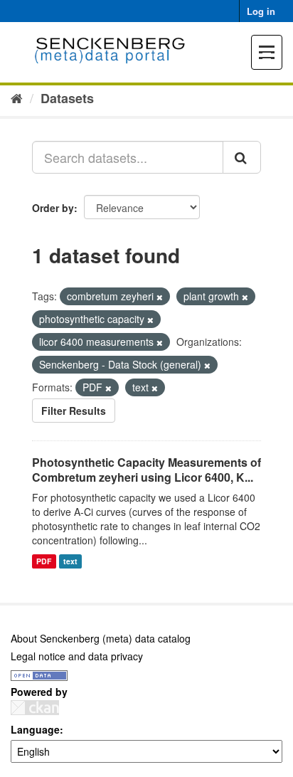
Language (35, 729)
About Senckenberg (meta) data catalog (101, 638)
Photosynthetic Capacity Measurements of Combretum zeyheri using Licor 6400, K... (146, 469)
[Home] (17, 97)
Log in (261, 11)
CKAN (35, 707)
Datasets (67, 98)
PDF (43, 561)
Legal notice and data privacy (77, 656)
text (70, 561)
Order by (53, 208)
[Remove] (159, 296)
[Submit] (242, 157)
